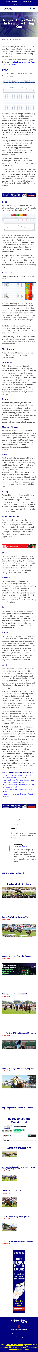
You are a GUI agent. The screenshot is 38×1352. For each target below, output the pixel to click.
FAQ (20, 1)
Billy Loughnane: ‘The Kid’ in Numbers (17, 1107)
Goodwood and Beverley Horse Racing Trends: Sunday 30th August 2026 (18, 1168)
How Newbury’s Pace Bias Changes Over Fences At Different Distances (19, 781)
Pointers (16, 4)
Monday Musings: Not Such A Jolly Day (18, 1068)
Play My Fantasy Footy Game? (14, 994)
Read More (5, 919)
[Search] (29, 8)
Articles (25, 1)
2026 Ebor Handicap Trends (11, 1191)
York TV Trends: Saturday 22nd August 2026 (17, 1241)
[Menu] (34, 8)
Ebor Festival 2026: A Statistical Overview (19, 1033)
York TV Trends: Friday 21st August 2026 (16, 1217)
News (21, 4)
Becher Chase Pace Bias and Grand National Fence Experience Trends (17, 776)
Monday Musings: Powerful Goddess (17, 956)
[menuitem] (12, 1)
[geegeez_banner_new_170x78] (16, 10)
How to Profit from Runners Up (15, 917)
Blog (29, 1)
